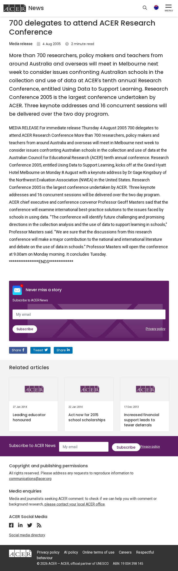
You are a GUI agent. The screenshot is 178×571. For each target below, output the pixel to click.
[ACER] (20, 553)
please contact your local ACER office (74, 504)
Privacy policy (155, 329)
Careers (125, 552)
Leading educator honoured (29, 417)
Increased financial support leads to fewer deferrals (141, 420)
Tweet (38, 350)
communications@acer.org (30, 478)
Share (16, 350)
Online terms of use (98, 552)
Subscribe (24, 329)
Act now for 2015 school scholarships (86, 417)
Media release (20, 44)
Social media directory (27, 535)
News (36, 8)
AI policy (71, 552)
